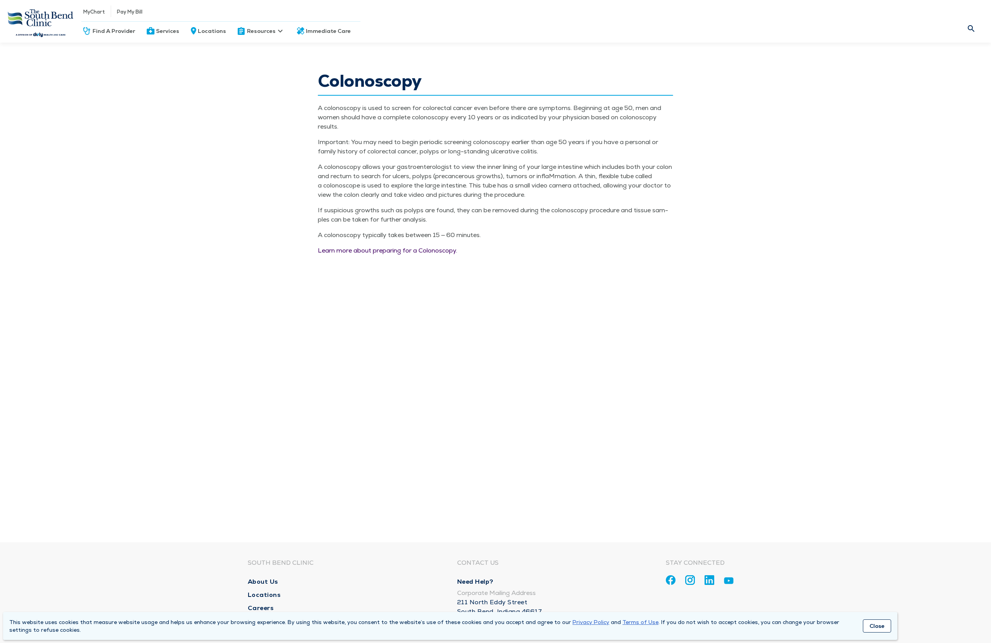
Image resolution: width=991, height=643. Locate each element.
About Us (263, 582)
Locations (212, 31)
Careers (261, 608)
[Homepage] (40, 21)
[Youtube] (729, 582)
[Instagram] (690, 580)
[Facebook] (671, 580)
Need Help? (475, 582)
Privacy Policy (591, 622)
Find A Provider (114, 31)
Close (877, 625)
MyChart (94, 12)
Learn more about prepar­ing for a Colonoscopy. (388, 250)
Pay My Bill (129, 12)
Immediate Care (328, 31)
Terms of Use (640, 622)
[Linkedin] (709, 580)
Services (167, 31)
